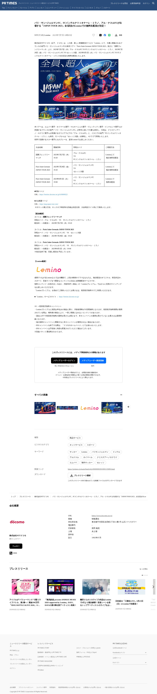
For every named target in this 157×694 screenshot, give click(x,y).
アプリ (32, 8)
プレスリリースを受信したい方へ (21, 659)
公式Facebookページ (120, 648)
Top (3, 8)
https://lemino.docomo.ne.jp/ (69, 297)
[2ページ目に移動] (122, 394)
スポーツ (106, 8)
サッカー (73, 452)
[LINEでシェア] (109, 35)
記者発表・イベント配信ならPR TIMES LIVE (52, 657)
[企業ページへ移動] (17, 522)
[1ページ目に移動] (142, 575)
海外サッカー (86, 463)
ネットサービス (76, 445)
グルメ (98, 8)
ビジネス (89, 8)
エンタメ (40, 8)
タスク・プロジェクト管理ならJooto (88, 648)
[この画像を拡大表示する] (45, 408)
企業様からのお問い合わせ (92, 687)
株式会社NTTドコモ (41, 496)
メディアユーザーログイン (64, 360)
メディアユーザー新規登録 (93, 360)
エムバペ (73, 463)
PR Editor (41, 670)
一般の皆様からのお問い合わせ (114, 687)
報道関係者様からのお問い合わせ (69, 687)
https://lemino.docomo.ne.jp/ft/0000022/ (54, 194)
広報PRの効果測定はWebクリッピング (50, 666)
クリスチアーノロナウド (107, 457)
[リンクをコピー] (121, 35)
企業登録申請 (135, 3)
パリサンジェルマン (100, 452)
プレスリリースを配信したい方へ (21, 664)
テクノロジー (12, 8)
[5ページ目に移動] (147, 575)
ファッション (64, 8)
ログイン (146, 3)
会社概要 (13, 687)
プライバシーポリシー (26, 687)
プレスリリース (25, 496)
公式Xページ (117, 658)
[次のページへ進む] (128, 406)
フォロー (16, 546)
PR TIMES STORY (43, 648)
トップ (13, 496)
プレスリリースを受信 (119, 3)
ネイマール (87, 457)
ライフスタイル (78, 8)
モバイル (23, 8)
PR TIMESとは (14, 650)
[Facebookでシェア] (105, 35)
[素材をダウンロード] (116, 35)
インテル (116, 452)
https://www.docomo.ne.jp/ (102, 516)
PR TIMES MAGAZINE (45, 661)
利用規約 (52, 687)
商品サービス (75, 438)
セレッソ (100, 463)
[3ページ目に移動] (144, 575)
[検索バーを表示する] (153, 3)
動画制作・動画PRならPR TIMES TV (49, 652)
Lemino (84, 452)
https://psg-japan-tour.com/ (49, 204)
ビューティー (51, 8)
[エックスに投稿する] (100, 35)
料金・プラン (14, 655)
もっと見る (144, 569)
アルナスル (74, 457)
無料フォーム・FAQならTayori (86, 652)
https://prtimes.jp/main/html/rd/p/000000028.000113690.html (91, 469)
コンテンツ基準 (41, 687)
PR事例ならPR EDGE (83, 657)
